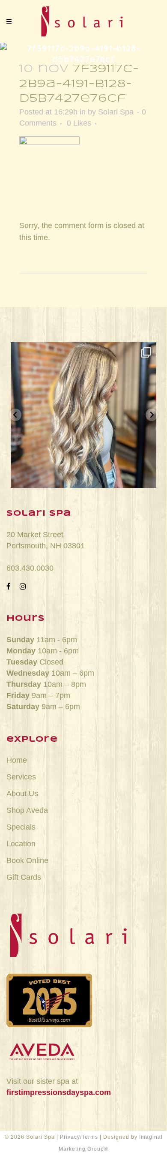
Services (21, 777)
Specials (21, 827)
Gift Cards (23, 877)
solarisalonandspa (83, 351)
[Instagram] (145, 477)
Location (21, 843)
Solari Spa (116, 112)
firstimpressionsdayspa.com (58, 1092)
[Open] (83, 415)
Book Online (27, 860)
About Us (22, 793)
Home (16, 760)
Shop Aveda (27, 810)
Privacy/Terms (79, 1137)
